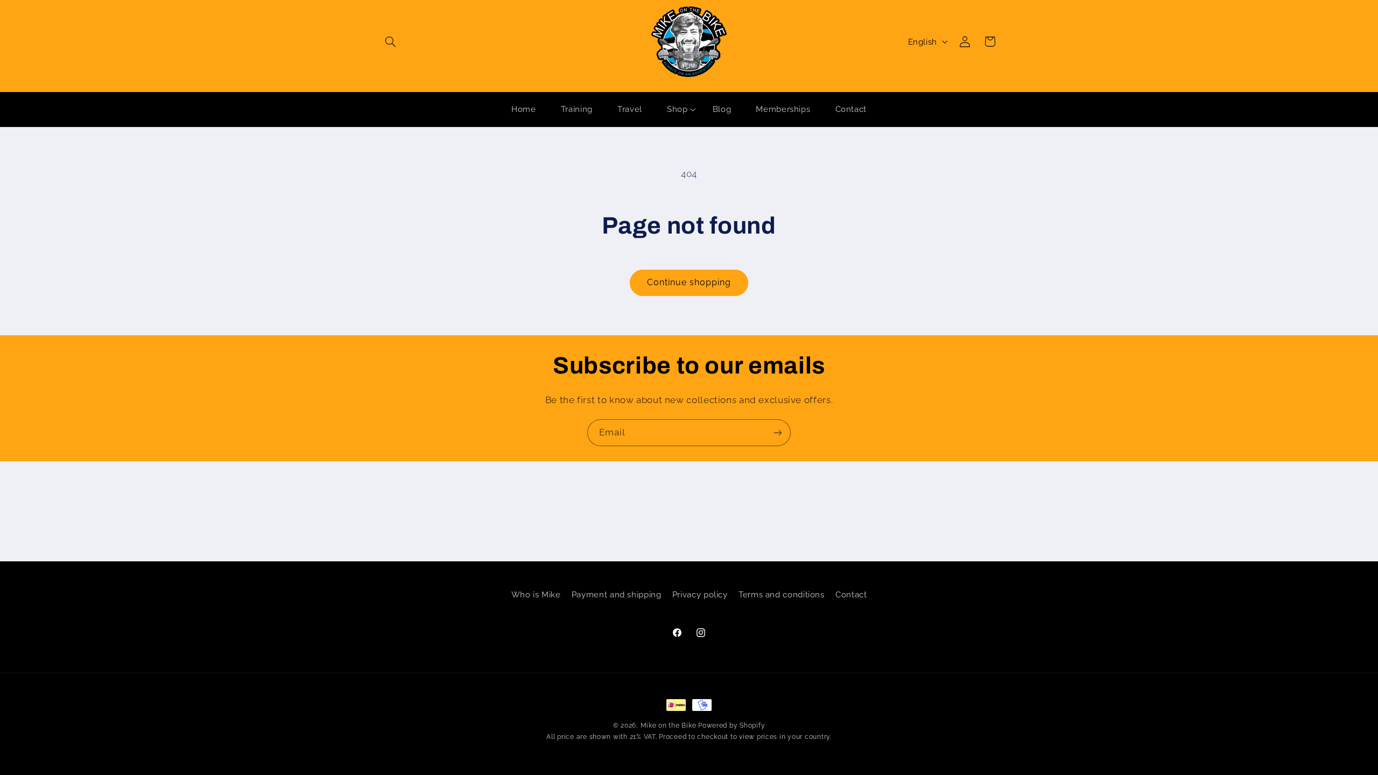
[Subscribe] (777, 432)
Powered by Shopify (731, 725)
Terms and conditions (782, 594)
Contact (851, 594)
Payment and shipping (617, 594)
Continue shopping (689, 282)
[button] (390, 41)
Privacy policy (700, 594)
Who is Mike (536, 594)
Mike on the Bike (669, 725)
